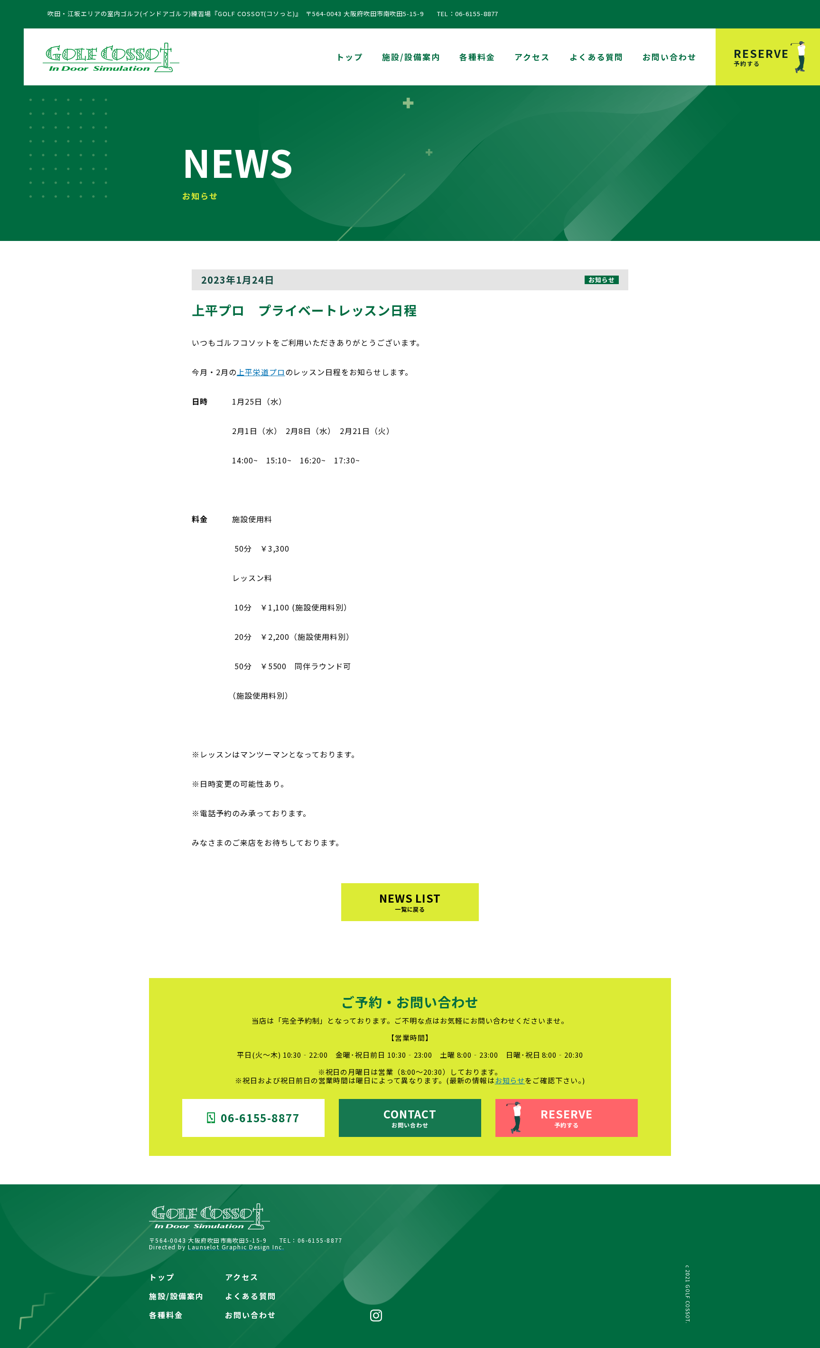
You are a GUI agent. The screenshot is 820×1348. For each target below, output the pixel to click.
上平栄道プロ (261, 372)
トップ (349, 57)
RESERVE (761, 56)
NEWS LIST (410, 901)
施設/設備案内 (411, 57)
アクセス (532, 57)
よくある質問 (596, 57)
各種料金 (477, 57)
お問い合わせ (670, 57)
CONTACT (410, 1117)
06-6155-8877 (260, 1117)
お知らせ (510, 1080)
